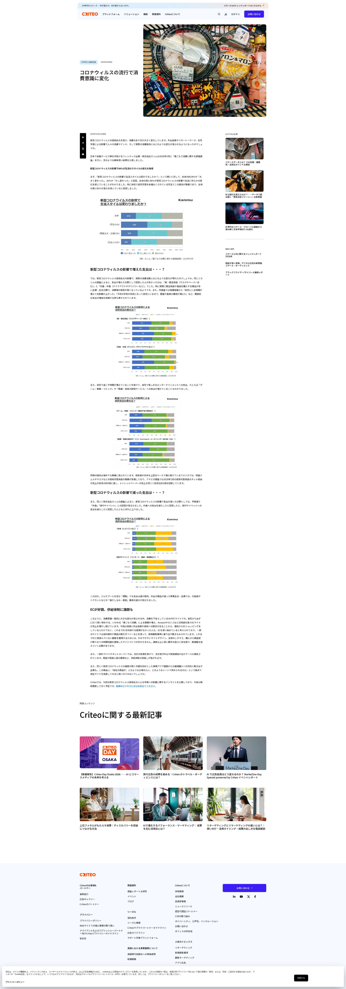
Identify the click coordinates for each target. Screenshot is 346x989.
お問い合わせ (254, 14)
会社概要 (179, 896)
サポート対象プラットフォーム (142, 937)
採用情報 (179, 891)
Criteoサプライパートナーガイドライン (146, 927)
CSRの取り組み (182, 916)
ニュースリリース (183, 906)
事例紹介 (84, 894)
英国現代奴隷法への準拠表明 (141, 954)
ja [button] (225, 14)
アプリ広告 (180, 962)
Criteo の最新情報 (88, 62)
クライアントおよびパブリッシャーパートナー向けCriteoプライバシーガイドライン (101, 932)
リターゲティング (183, 947)
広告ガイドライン (136, 932)
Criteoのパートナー (89, 904)
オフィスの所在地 (183, 931)
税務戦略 (131, 959)
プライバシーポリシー (90, 920)
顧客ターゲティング (184, 957)
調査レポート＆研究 (137, 891)
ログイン (235, 14)
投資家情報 (180, 901)
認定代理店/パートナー (186, 911)
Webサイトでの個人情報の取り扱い (97, 925)
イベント (131, 896)
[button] (219, 14)
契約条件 (131, 917)
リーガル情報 (133, 922)
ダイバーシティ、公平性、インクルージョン (196, 921)
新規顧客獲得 (181, 952)
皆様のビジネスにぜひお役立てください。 (136, 686)
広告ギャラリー (87, 899)
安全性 (83, 938)
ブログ (130, 901)
